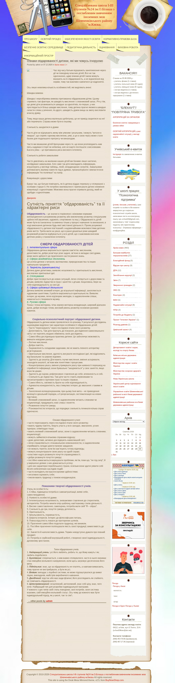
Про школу (30, 39)
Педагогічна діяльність (81, 47)
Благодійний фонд (121, 260)
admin (49, 601)
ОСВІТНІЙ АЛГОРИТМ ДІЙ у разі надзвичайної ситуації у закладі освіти (126, 134)
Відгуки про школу (121, 265)
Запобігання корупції (122, 275)
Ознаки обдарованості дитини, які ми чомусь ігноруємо (65, 61)
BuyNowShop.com (114, 680)
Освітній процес (51, 39)
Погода (115, 583)
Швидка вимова (35, 93)
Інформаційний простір (38, 56)
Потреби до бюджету (122, 315)
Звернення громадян (122, 285)
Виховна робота (128, 47)
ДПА (115, 270)
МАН (115, 300)
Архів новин (59, 65)
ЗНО (115, 290)
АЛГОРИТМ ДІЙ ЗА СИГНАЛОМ (126, 117)
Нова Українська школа (123, 379)
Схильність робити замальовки (42, 155)
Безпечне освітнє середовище (43, 47)
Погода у (119, 586)
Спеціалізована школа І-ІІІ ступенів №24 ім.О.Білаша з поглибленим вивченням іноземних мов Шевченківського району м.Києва (94, 14)
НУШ (115, 310)
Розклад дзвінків (120, 324)
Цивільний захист (121, 329)
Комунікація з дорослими (39, 178)
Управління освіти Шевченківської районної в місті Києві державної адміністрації (128, 394)
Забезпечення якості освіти (82, 39)
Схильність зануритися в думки (43, 127)
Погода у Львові (132, 606)
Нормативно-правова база (120, 39)
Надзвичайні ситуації (122, 305)
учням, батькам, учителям (124, 205)
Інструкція (117, 154)
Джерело (31, 198)
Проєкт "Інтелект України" (124, 320)
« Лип (113, 455)
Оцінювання (107, 47)
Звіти (115, 280)
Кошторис (117, 295)
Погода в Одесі (118, 606)
